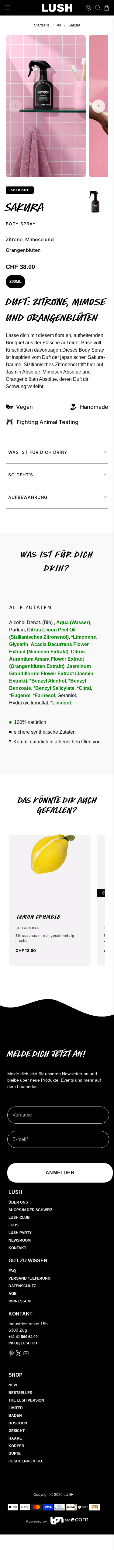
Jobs (14, 1225)
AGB (13, 1293)
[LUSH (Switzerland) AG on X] (19, 1355)
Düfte (15, 1453)
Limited (16, 1408)
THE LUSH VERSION (26, 1400)
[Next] (98, 106)
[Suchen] (97, 8)
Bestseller (21, 1393)
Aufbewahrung (27, 497)
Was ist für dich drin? (37, 452)
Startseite (42, 25)
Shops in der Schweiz (30, 1210)
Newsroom (20, 1240)
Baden (15, 1415)
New (13, 1385)
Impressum (20, 1301)
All (59, 25)
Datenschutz (22, 1286)
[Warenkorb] (106, 8)
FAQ (12, 1271)
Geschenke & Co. (26, 1461)
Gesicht (17, 1431)
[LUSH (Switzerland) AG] (57, 8)
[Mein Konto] (88, 8)
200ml (15, 281)
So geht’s (20, 474)
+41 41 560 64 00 (23, 1337)
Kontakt (17, 1248)
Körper (16, 1446)
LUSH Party (20, 1233)
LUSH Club (19, 1217)
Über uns (18, 1202)
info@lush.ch (23, 1343)
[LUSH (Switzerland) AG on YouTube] (26, 1355)
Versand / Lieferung (29, 1278)
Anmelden (60, 1172)
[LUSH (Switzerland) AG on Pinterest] (11, 1355)
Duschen (18, 1423)
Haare (15, 1438)
